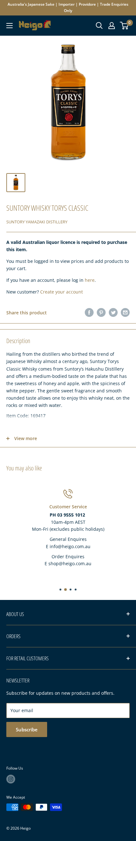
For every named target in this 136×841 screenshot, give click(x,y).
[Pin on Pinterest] (101, 312)
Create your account (61, 292)
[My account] (111, 25)
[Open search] (99, 25)
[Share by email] (125, 312)
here (90, 280)
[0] (124, 25)
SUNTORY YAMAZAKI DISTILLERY (36, 222)
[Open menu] (9, 25)
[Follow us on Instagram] (10, 779)
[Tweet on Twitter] (113, 312)
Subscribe (27, 729)
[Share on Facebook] (89, 312)
